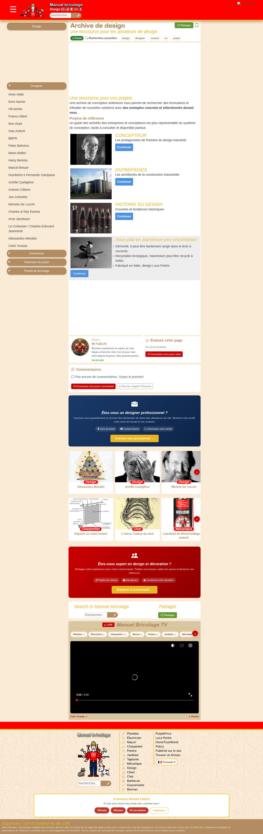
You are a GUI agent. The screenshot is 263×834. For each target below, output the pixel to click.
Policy (160, 746)
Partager (186, 25)
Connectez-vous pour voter (165, 354)
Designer (36, 85)
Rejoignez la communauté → (134, 589)
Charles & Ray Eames (24, 211)
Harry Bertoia (17, 160)
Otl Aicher (15, 109)
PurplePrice (163, 733)
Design (55, 9)
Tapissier (132, 759)
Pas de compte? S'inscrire (136, 386)
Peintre (153, 634)
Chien (130, 772)
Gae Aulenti (16, 131)
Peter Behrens (18, 145)
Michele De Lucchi (21, 204)
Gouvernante (135, 785)
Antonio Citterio (19, 189)
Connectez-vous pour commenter (95, 386)
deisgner (140, 38)
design (126, 38)
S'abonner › (159, 810)
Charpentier (118, 634)
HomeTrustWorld (167, 742)
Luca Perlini (163, 738)
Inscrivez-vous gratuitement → (134, 438)
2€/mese (118, 810)
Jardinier (170, 634)
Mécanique (189, 634)
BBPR (12, 138)
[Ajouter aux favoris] (197, 25)
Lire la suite (98, 360)
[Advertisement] (37, 56)
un (166, 38)
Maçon (137, 634)
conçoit (155, 38)
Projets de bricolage (36, 270)
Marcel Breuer (18, 167)
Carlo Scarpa (17, 246)
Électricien (97, 634)
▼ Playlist (194, 716)
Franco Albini (17, 116)
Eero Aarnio (16, 101)
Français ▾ (169, 762)
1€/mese (101, 810)
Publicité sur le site (168, 750)
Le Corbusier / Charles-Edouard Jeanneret (31, 228)
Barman (131, 789)
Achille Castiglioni (21, 182)
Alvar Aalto (16, 94)
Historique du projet (36, 262)
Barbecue (133, 781)
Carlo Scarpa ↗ (78, 716)
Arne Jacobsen (19, 219)
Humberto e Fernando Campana (31, 175)
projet (176, 38)
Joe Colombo (17, 197)
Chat (129, 776)
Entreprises (36, 253)
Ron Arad (15, 123)
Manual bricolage (66, 4)
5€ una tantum (138, 810)
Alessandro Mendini (22, 238)
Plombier (79, 634)
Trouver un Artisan (168, 755)
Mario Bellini (17, 153)
